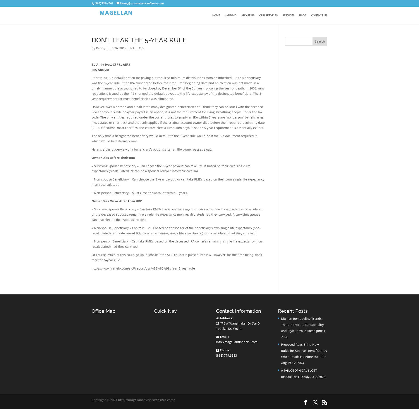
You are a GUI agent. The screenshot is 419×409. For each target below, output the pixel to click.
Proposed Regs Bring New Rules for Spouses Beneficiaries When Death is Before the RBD (304, 350)
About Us (247, 15)
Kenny (100, 48)
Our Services (268, 15)
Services (288, 15)
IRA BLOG (137, 48)
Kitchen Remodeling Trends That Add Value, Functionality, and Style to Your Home (302, 324)
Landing (231, 15)
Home (216, 15)
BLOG (302, 15)
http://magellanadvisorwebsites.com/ (146, 400)
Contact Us (319, 15)
